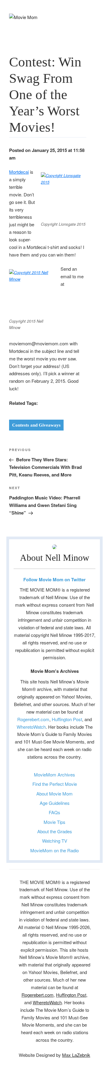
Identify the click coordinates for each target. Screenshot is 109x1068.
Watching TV (54, 840)
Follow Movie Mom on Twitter (54, 579)
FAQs (54, 812)
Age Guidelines (55, 803)
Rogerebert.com (33, 719)
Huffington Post (67, 719)
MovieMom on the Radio (54, 850)
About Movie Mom (54, 793)
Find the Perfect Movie (54, 784)
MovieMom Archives (54, 774)
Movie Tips (54, 822)
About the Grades (54, 831)
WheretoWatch (31, 727)
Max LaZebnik (76, 1055)
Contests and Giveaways (36, 425)
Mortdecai (19, 172)
